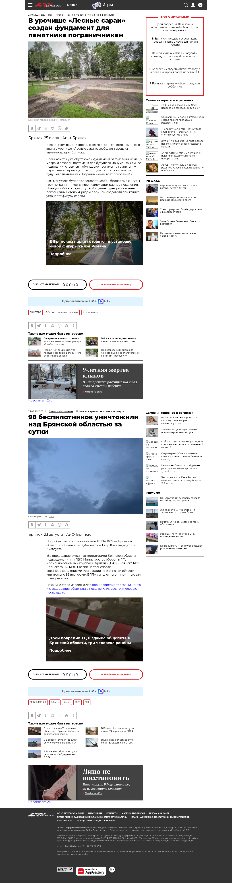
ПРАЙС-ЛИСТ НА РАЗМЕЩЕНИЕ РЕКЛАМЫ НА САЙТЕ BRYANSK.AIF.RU (92, 817)
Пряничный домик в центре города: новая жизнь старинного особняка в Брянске (62, 353)
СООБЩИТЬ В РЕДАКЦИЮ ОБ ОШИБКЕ (95, 821)
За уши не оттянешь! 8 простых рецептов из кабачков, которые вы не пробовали (182, 167)
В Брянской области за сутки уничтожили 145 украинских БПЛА (60, 754)
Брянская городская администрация (49, 119)
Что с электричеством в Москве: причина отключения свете (178, 198)
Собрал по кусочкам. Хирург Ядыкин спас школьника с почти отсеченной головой (182, 444)
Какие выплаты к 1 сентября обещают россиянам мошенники (181, 547)
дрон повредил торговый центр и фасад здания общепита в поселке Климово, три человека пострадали (93, 588)
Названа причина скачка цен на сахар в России (178, 234)
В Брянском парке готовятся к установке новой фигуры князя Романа (90, 243)
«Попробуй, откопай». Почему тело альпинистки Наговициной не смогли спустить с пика (181, 132)
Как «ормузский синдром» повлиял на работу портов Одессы (180, 499)
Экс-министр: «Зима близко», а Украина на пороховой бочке (177, 511)
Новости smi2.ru (40, 400)
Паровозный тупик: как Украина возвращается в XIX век (178, 186)
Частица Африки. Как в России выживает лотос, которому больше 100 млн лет (181, 480)
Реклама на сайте (159, 813)
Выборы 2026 (64, 821)
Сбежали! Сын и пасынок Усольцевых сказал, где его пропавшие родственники (182, 120)
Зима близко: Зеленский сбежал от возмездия (180, 222)
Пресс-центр (95, 813)
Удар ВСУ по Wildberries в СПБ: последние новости (177, 535)
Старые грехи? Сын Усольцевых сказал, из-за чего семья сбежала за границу (181, 456)
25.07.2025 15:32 (36, 14)
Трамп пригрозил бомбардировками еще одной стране (181, 210)
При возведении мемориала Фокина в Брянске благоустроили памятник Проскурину (120, 353)
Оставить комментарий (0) (116, 284)
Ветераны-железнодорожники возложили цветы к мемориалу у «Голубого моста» (62, 341)
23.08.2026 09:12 (37, 411)
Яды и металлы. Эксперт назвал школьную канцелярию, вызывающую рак (179, 420)
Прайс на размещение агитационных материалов (160, 817)
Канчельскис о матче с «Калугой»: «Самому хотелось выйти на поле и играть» (174, 56)
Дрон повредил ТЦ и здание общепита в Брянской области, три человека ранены (174, 27)
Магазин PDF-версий (133, 813)
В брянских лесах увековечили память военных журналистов (118, 340)
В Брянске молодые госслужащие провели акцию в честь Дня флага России (175, 41)
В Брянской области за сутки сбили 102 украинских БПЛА (60, 741)
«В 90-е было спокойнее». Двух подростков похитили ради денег (180, 106)
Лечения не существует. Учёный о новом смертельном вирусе (180, 431)
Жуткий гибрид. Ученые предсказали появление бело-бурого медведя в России (182, 143)
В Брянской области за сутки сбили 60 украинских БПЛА (117, 741)
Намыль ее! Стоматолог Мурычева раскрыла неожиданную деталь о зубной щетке (180, 468)
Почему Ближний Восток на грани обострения (179, 523)
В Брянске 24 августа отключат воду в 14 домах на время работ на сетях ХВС (174, 71)
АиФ (51, 516)
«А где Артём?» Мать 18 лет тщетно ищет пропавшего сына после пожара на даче (181, 155)
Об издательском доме (70, 813)
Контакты (111, 813)
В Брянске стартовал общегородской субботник (175, 85)
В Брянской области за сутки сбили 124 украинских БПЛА (117, 729)
